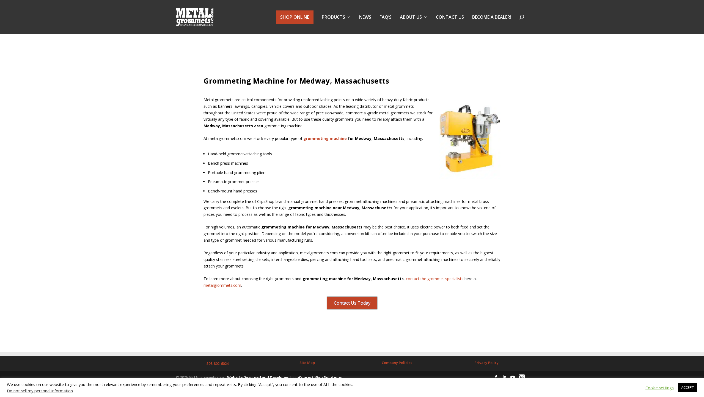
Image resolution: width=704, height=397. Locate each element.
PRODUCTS (333, 17)
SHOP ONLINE (294, 17)
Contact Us (450, 17)
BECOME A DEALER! (491, 17)
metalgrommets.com (222, 285)
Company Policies (397, 362)
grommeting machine (325, 138)
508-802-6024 (218, 363)
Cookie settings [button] (659, 387)
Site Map (307, 362)
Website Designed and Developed (258, 377)
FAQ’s (386, 17)
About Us (411, 17)
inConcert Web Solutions (318, 377)
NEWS (365, 17)
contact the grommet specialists (434, 278)
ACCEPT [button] (687, 387)
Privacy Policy (486, 362)
